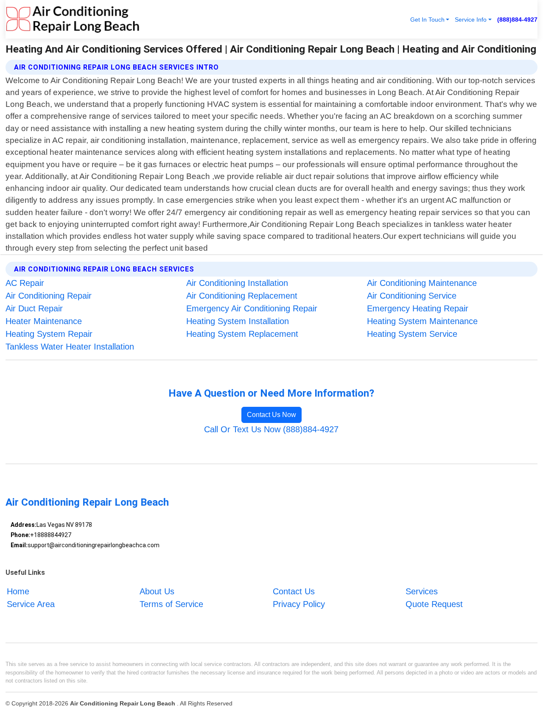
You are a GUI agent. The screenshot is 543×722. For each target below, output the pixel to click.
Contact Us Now (271, 414)
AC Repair (25, 283)
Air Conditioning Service (411, 295)
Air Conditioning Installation (237, 283)
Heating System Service (412, 334)
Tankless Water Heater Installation (70, 346)
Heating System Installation (237, 321)
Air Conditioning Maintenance (422, 283)
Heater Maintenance (44, 321)
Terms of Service (171, 604)
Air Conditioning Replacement (241, 295)
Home (18, 591)
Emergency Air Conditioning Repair (251, 308)
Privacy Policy (299, 604)
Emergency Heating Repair (417, 308)
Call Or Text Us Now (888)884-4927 (271, 429)
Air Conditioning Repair (49, 295)
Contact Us (294, 591)
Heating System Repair (49, 334)
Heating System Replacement (242, 334)
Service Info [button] (471, 19)
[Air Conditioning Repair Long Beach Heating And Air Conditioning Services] (73, 19)
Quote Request (434, 604)
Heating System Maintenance (422, 321)
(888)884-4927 (517, 19)
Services (422, 591)
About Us (157, 591)
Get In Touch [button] (427, 19)
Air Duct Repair (34, 308)
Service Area (31, 604)
